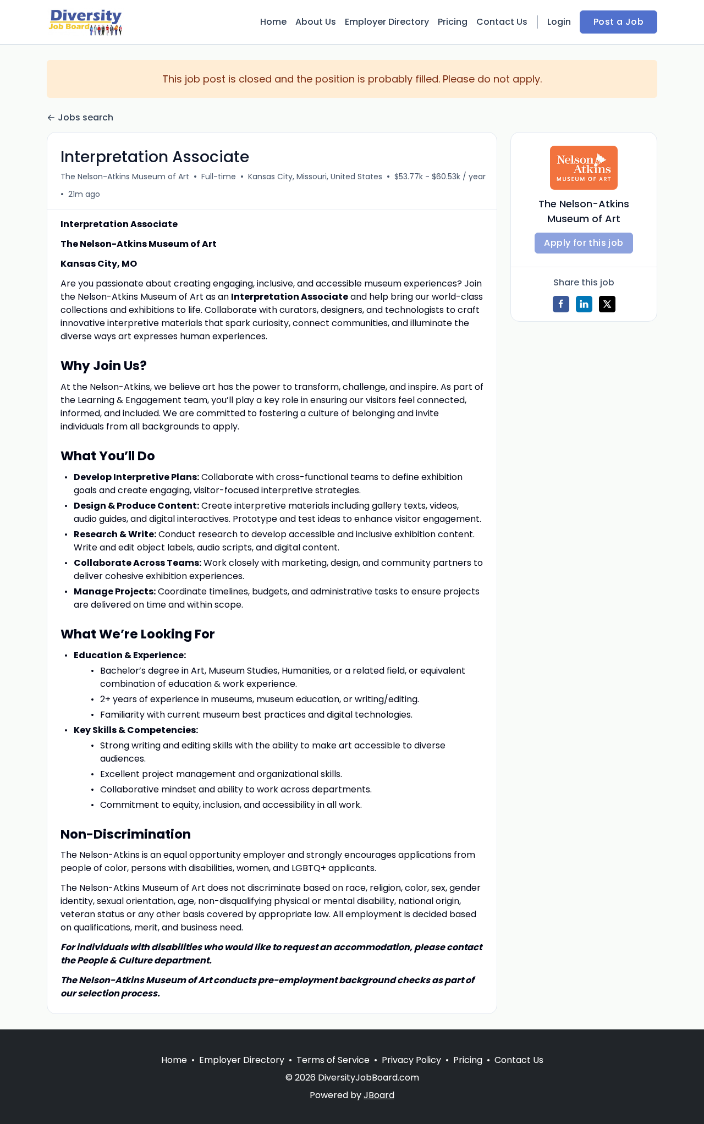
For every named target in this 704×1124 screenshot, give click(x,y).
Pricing (453, 21)
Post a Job (618, 21)
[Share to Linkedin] (584, 304)
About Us (315, 21)
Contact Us (501, 21)
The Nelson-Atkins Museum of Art (125, 176)
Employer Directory (387, 21)
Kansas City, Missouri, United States (315, 176)
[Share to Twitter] (607, 304)
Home (273, 21)
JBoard (379, 1095)
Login (559, 21)
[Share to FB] (561, 304)
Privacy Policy (411, 1060)
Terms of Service (333, 1060)
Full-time (218, 176)
